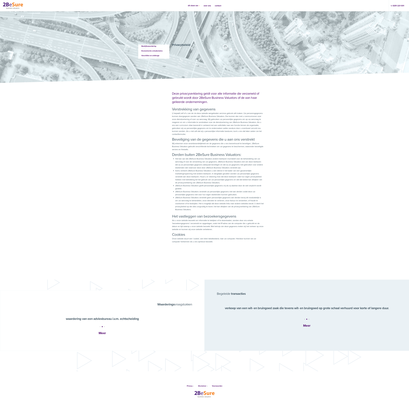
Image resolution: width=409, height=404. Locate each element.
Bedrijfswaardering (148, 46)
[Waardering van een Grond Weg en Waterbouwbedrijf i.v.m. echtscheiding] (102, 318)
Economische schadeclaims (152, 51)
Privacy (189, 386)
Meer (102, 333)
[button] (100, 327)
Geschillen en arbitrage (150, 55)
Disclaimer (202, 386)
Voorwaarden (217, 386)
